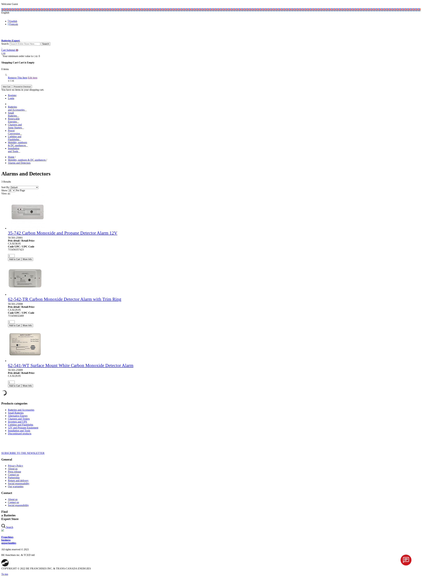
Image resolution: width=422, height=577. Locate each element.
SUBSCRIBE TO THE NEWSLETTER (23, 453)
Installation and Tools (19, 430)
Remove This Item (17, 77)
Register (12, 95)
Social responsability (18, 483)
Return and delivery (18, 480)
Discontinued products (19, 433)
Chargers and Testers (19, 418)
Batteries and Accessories (21, 409)
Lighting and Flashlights (20, 424)
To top (4, 574)
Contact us (13, 474)
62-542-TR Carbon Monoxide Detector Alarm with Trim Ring (64, 299)
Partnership (14, 477)
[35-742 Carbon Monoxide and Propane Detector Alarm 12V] (27, 228)
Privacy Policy (15, 465)
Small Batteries (16, 412)
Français (13, 24)
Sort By (5, 187)
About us (12, 468)
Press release (14, 471)
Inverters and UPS (17, 421)
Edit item (32, 77)
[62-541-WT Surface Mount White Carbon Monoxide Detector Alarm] (25, 360)
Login (11, 98)
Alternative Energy (18, 415)
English (13, 21)
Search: (5, 43)
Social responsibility (18, 505)
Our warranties (15, 486)
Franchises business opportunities (8, 540)
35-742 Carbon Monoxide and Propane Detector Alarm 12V (62, 233)
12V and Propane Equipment (23, 427)
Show (4, 190)
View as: (5, 193)
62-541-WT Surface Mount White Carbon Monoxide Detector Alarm (70, 365)
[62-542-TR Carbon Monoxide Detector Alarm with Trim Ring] (25, 294)
